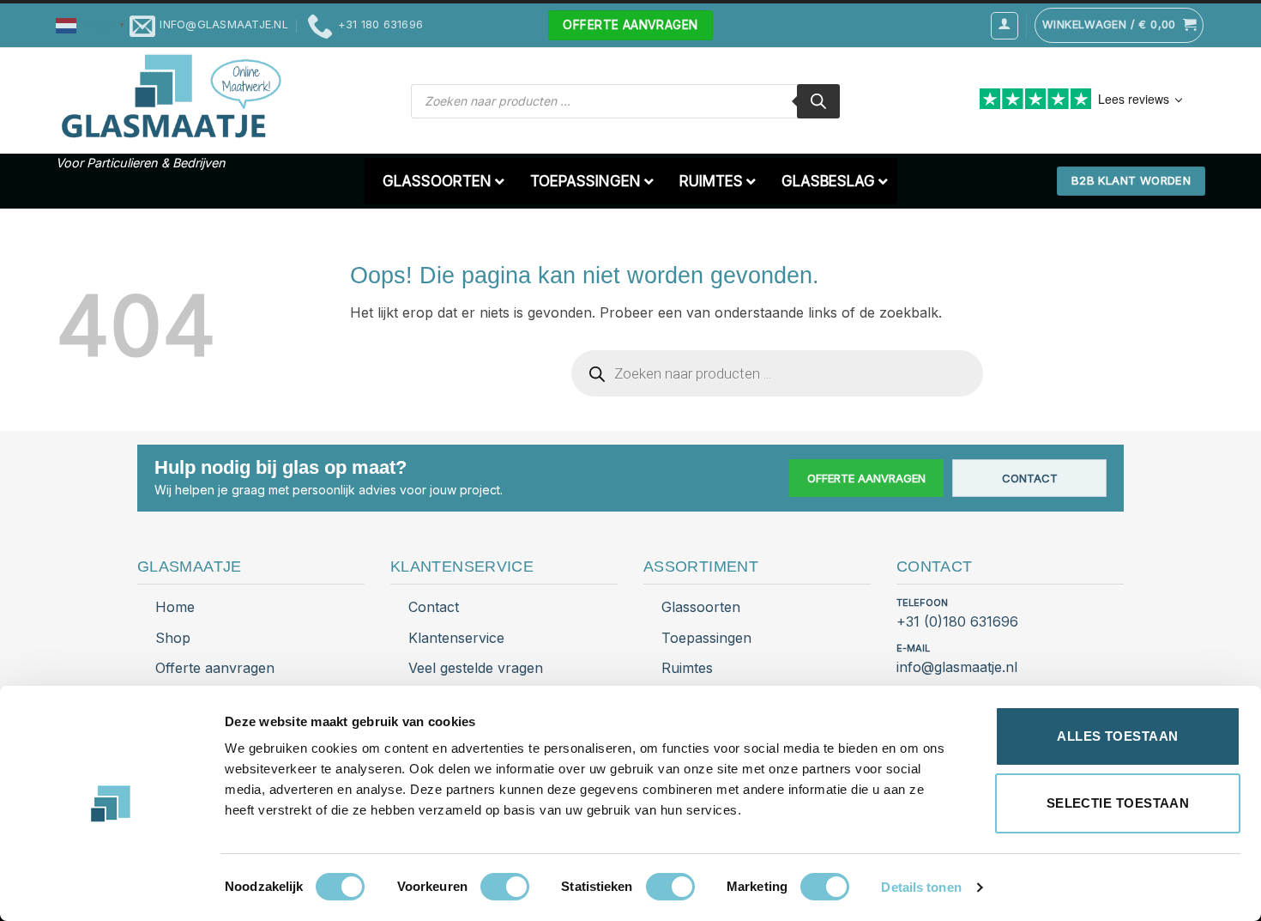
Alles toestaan (1117, 736)
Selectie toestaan (1118, 803)
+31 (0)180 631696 (957, 621)
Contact (1030, 478)
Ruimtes (687, 667)
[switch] (504, 886)
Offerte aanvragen (866, 478)
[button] (93, 24)
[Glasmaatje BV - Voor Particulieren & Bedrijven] (169, 97)
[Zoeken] (818, 101)
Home (175, 606)
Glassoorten (700, 606)
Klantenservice (456, 637)
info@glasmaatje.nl (956, 667)
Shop (172, 637)
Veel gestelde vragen (475, 667)
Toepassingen (706, 637)
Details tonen (921, 887)
